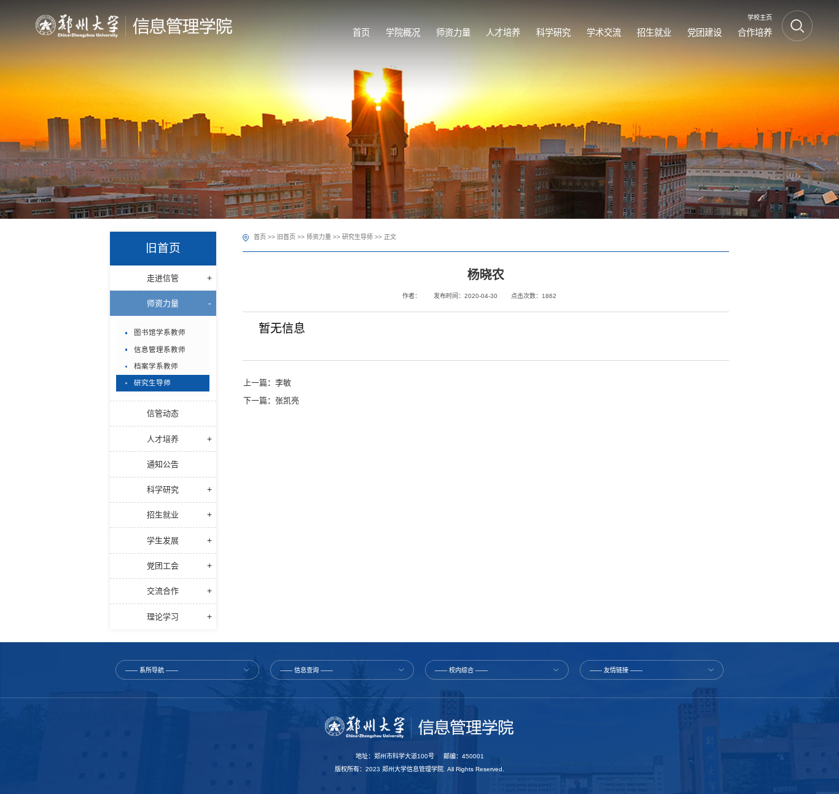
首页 (260, 237)
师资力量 (318, 237)
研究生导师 (357, 237)
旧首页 (286, 237)
